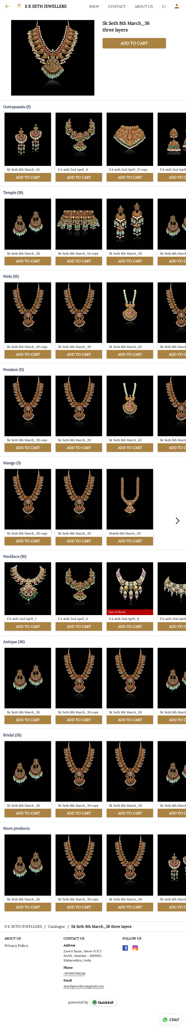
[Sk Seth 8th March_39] (78, 320)
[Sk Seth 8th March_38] (27, 232)
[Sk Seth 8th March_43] (27, 147)
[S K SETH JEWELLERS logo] (19, 6)
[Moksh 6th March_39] (129, 507)
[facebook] (125, 948)
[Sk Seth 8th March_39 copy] (27, 320)
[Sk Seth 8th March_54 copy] (78, 232)
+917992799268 (74, 973)
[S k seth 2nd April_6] (78, 147)
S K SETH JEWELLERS (45, 6)
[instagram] (135, 948)
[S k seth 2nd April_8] (129, 596)
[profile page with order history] (176, 6)
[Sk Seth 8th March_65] (129, 320)
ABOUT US (144, 6)
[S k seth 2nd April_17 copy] (129, 147)
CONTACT (117, 6)
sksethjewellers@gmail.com (84, 986)
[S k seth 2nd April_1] (27, 596)
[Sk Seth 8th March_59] (129, 232)
